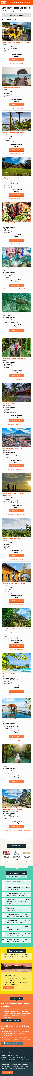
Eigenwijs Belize (6, 268)
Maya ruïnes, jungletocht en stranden (13, 493)
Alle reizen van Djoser (16, 244)
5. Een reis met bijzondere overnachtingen (12, 907)
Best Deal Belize (6, 764)
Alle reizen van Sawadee (16, 63)
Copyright (3, 1059)
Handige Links (11, 1057)
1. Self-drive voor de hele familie (14, 881)
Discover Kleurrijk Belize (9, 674)
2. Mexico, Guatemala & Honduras (14, 887)
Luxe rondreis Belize (8, 403)
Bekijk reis (8, 988)
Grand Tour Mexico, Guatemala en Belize (13, 584)
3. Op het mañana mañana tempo (14, 893)
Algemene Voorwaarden (22, 1057)
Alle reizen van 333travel (16, 559)
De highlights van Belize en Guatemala (13, 178)
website (6, 861)
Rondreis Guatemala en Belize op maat (13, 133)
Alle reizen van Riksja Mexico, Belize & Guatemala (16, 289)
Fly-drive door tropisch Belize (10, 313)
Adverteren (3, 1057)
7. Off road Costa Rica (11, 920)
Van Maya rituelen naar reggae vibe (12, 809)
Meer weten (21, 1068)
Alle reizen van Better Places (16, 153)
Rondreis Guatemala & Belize (10, 223)
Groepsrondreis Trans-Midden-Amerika (13, 358)
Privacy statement (12, 1059)
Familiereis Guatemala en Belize (11, 87)
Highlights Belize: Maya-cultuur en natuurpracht (16, 629)
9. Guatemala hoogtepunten (13, 933)
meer (4, 859)
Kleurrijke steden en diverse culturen (12, 448)
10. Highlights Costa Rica (12, 939)
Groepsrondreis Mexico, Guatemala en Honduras (16, 42)
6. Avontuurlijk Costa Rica (12, 914)
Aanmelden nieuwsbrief (11, 1020)
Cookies (27, 1059)
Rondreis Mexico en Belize (9, 719)
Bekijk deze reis (16, 60)
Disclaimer (20, 1059)
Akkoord (7, 1073)
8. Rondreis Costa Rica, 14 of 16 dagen (14, 926)
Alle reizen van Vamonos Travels (16, 198)
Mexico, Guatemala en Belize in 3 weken (13, 538)
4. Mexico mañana (10, 899)
